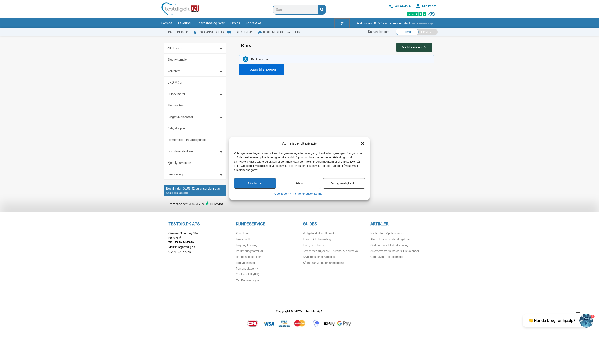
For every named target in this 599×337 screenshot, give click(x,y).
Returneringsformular (249, 251)
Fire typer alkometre (315, 245)
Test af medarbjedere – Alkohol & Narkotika (330, 251)
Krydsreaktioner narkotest (319, 257)
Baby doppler (176, 128)
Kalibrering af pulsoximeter (387, 233)
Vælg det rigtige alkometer (319, 233)
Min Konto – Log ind (248, 280)
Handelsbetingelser (248, 257)
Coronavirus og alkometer (386, 257)
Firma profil (243, 239)
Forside (166, 23)
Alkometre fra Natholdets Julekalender (394, 251)
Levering (184, 23)
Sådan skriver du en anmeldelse (323, 262)
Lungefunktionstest (180, 117)
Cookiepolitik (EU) (247, 274)
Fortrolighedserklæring (307, 193)
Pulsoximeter (176, 94)
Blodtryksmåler (177, 59)
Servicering (175, 174)
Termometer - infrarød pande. (187, 140)
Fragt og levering (246, 245)
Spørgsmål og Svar (211, 23)
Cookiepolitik (282, 193)
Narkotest (173, 71)
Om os (235, 23)
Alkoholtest (175, 48)
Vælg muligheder (344, 183)
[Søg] (322, 9)
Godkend (255, 183)
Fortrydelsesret (245, 262)
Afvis (299, 183)
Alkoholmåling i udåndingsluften (390, 239)
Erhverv (426, 31)
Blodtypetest (175, 105)
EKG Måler (174, 82)
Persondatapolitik (247, 268)
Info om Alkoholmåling (317, 239)
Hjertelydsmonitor (179, 163)
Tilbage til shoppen (261, 69)
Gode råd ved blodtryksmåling (389, 245)
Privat (407, 31)
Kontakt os (254, 23)
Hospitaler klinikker (180, 151)
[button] (362, 143)
